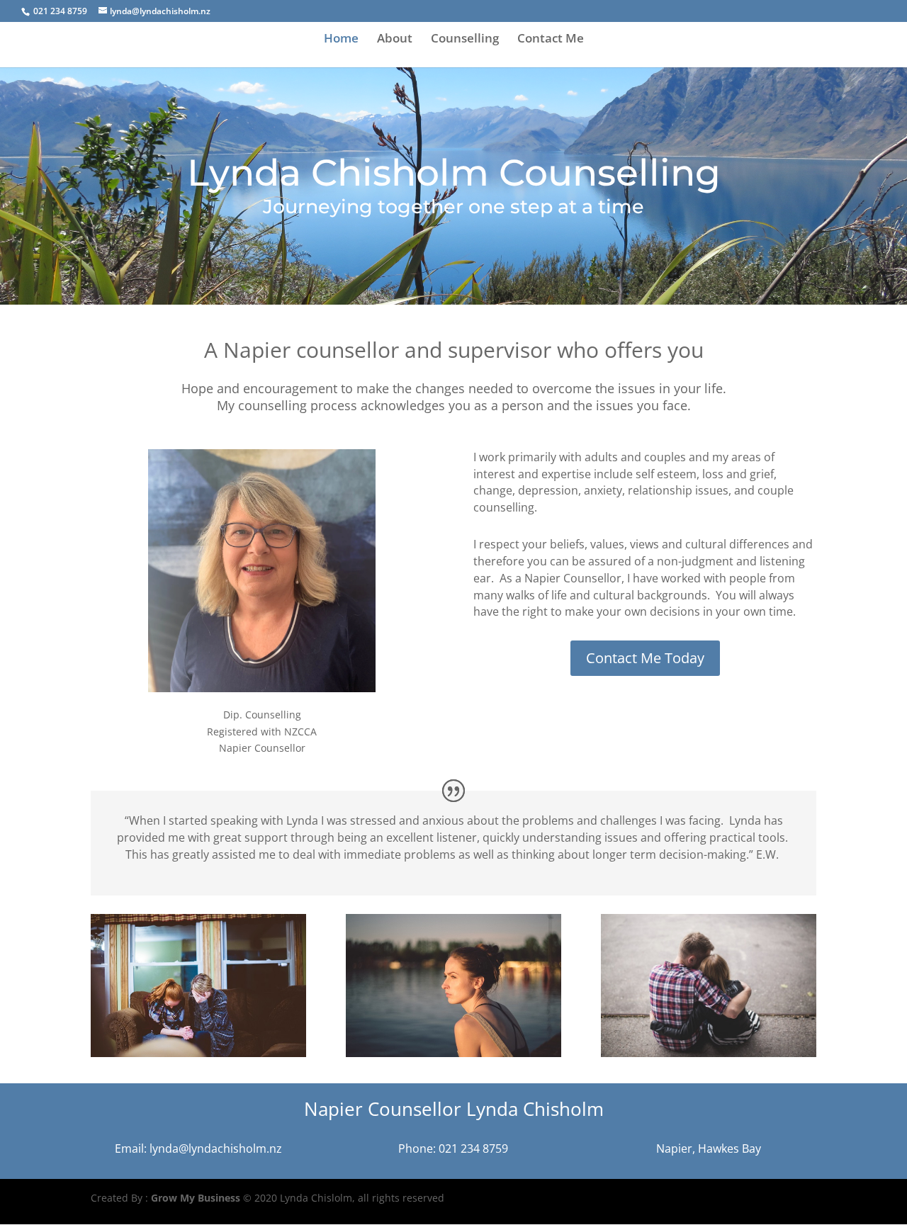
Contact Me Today (645, 657)
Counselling (465, 39)
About (394, 39)
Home (341, 39)
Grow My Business (195, 1197)
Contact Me (550, 39)
